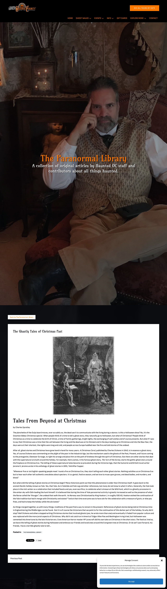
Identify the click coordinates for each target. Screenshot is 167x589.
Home (70, 18)
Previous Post (16, 558)
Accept (131, 581)
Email (39, 540)
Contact (153, 18)
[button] (161, 560)
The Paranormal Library (32, 532)
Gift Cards (122, 18)
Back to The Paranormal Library (21, 317)
